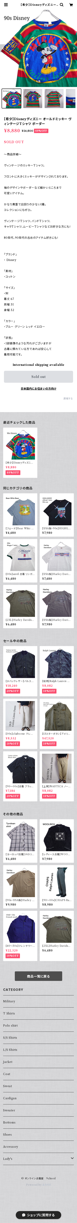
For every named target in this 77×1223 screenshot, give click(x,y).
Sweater (9, 1110)
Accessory (10, 1147)
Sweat (7, 1086)
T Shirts (9, 1013)
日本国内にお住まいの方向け (38, 388)
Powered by (34, 1184)
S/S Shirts (10, 1037)
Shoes (7, 1134)
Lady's (7, 1159)
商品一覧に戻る (38, 976)
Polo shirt (10, 1025)
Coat (6, 1074)
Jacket (7, 1062)
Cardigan (9, 1098)
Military (9, 1001)
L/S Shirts (10, 1050)
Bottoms (9, 1122)
